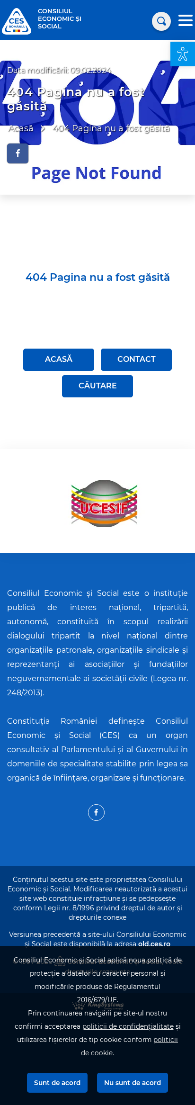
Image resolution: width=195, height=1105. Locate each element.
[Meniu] (185, 21)
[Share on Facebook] (17, 153)
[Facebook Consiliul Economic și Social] (96, 812)
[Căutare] (161, 21)
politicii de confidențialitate (128, 1026)
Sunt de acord (57, 1083)
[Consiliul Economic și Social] (16, 20)
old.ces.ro (154, 944)
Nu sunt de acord (132, 1083)
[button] (182, 54)
